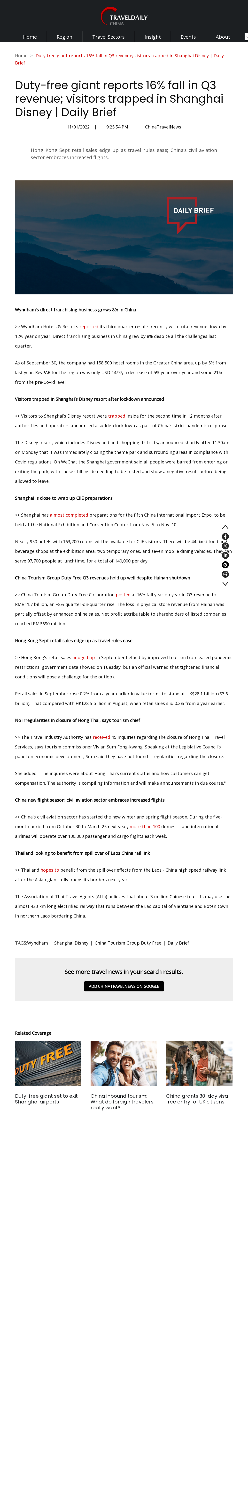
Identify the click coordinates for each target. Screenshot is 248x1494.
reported (88, 326)
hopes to (49, 870)
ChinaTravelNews (163, 127)
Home (30, 37)
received (101, 737)
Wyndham (37, 943)
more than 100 (145, 826)
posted (123, 595)
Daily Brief (178, 943)
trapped (116, 416)
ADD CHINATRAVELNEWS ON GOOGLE (124, 986)
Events (188, 37)
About (223, 37)
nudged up (83, 657)
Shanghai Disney (71, 943)
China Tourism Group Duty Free (128, 943)
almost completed (69, 515)
